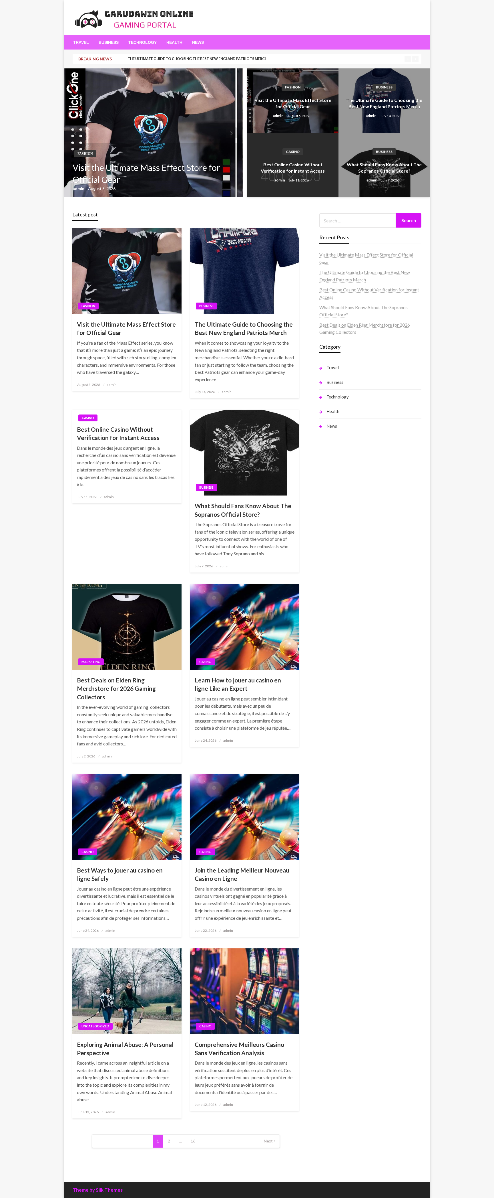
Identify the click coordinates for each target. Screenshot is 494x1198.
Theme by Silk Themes (98, 1190)
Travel (81, 42)
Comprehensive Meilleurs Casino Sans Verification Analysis (239, 1048)
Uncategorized (95, 1026)
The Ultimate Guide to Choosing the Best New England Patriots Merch (197, 59)
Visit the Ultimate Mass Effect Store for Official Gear (146, 173)
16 (193, 1140)
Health (174, 42)
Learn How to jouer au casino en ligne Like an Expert (238, 684)
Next (268, 1140)
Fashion (85, 154)
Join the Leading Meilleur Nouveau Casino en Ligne (242, 874)
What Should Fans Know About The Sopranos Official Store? (384, 167)
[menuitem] (81, 42)
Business (109, 42)
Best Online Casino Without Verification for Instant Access (293, 167)
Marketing (90, 662)
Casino (293, 151)
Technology (142, 42)
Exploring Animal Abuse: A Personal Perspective (125, 1048)
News (198, 42)
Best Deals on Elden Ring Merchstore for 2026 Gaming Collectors (116, 688)
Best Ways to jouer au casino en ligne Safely (120, 874)
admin (79, 188)
